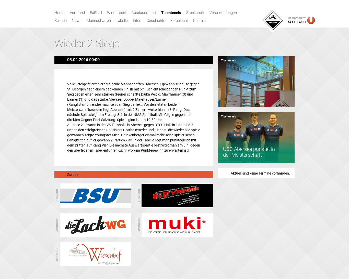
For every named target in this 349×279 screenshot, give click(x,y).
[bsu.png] (95, 206)
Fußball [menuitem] (96, 12)
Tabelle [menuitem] (122, 20)
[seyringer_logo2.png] (177, 206)
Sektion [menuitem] (60, 20)
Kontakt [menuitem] (199, 20)
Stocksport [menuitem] (195, 12)
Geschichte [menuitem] (155, 20)
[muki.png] (177, 235)
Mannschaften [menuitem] (99, 20)
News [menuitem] (77, 20)
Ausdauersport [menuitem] (144, 12)
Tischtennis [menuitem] (171, 12)
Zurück (72, 174)
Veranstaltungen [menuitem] (223, 12)
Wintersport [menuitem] (116, 12)
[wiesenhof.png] (95, 264)
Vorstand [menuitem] (77, 12)
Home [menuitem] (59, 12)
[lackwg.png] (95, 235)
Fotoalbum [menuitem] (179, 20)
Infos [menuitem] (137, 20)
